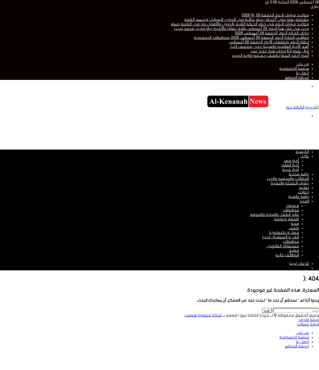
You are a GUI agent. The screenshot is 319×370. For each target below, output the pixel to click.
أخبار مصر (291, 161)
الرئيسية (302, 152)
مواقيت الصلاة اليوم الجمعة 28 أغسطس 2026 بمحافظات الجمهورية (251, 38)
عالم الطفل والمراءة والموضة (274, 215)
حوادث (303, 192)
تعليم (304, 188)
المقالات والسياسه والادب (288, 179)
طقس (294, 228)
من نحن (302, 64)
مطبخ (294, 251)
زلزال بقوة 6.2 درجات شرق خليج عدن (279, 51)
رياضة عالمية (298, 197)
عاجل (305, 156)
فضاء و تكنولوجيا (284, 233)
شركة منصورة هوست (203, 315)
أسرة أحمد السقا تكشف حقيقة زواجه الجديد (270, 56)
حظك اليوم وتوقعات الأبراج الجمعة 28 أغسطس (269, 42)
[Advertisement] (228, 133)
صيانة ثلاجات (308, 320)
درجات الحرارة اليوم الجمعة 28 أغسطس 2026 (272, 33)
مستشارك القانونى (283, 246)
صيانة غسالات (308, 324)
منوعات (292, 206)
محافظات (291, 210)
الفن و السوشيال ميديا (280, 237)
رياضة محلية (299, 174)
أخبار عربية (290, 170)
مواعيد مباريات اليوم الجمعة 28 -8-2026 (275, 15)
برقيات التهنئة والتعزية (290, 183)
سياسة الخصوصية (294, 69)
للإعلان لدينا (299, 264)
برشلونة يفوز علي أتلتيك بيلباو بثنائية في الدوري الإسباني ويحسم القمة (246, 20)
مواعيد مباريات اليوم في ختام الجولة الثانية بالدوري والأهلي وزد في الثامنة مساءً (240, 24)
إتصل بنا (302, 73)
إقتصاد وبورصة (286, 219)
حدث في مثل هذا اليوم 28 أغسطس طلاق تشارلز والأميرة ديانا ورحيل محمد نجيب (241, 29)
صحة (295, 224)
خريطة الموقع (297, 78)
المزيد (304, 201)
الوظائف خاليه (287, 255)
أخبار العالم (290, 165)
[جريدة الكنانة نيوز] (261, 107)
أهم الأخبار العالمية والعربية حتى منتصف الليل (269, 47)
